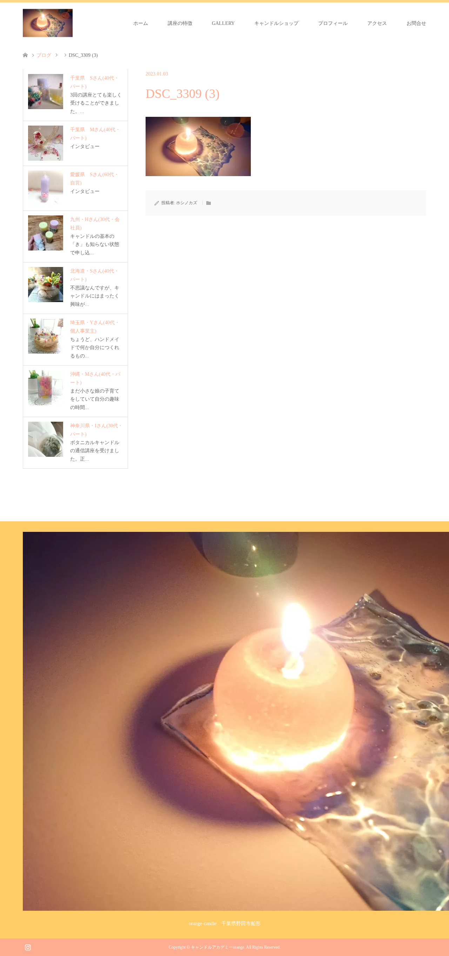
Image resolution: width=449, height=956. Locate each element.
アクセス (377, 23)
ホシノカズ (186, 202)
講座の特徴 (180, 23)
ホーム (140, 23)
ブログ (43, 55)
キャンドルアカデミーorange (217, 947)
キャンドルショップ (276, 23)
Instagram (28, 946)
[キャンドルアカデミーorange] (48, 23)
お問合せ (416, 23)
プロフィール (333, 23)
